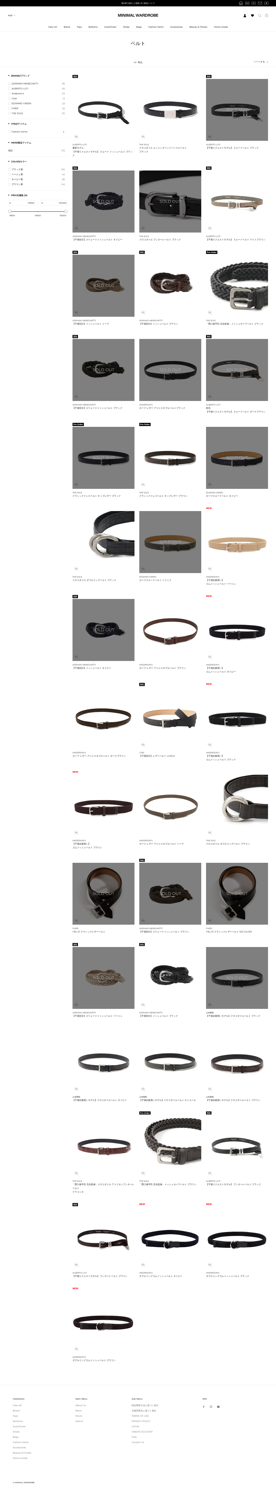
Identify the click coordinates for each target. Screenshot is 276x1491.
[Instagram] (211, 1406)
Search (79, 1421)
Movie (78, 1415)
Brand (67, 27)
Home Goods (221, 27)
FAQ (134, 1437)
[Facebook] (204, 1406)
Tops (79, 27)
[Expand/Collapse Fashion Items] (63, 132)
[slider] (10, 211)
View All (52, 27)
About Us (80, 1405)
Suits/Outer (110, 27)
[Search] (259, 15)
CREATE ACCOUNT (142, 1431)
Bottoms (93, 27)
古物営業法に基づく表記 (144, 1410)
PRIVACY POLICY (141, 1421)
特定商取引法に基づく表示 (145, 1405)
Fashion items (156, 27)
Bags (139, 27)
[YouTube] (218, 1406)
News (78, 1410)
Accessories (176, 27)
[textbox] (23, 203)
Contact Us (138, 1442)
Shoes (126, 27)
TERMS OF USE (140, 1415)
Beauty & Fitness (198, 27)
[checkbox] (38, 83)
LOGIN (135, 1426)
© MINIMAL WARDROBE (23, 1482)
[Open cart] (266, 15)
